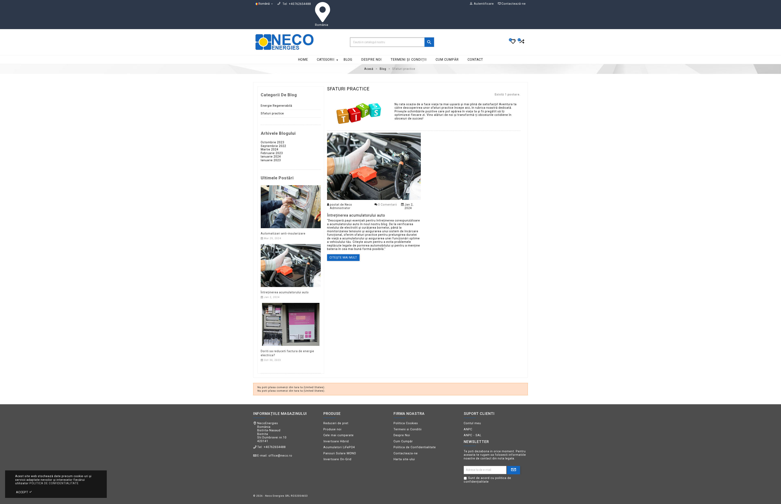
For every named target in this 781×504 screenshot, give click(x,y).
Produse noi (332, 429)
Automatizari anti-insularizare (283, 233)
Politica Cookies (406, 423)
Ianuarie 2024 (271, 156)
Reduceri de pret (335, 423)
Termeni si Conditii (408, 429)
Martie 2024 (269, 149)
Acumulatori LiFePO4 (339, 447)
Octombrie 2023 (272, 142)
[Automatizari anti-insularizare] (291, 206)
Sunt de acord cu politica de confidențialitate (487, 479)
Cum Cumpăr (447, 59)
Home (303, 59)
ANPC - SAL (472, 435)
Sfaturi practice (272, 113)
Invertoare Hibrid (336, 441)
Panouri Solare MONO (339, 453)
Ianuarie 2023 (271, 160)
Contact (475, 59)
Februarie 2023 (272, 153)
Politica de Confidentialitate (415, 447)
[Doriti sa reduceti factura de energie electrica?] (291, 324)
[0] (521, 43)
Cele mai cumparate (338, 435)
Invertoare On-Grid (337, 459)
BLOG (348, 59)
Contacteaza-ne (406, 453)
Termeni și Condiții (409, 59)
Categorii (326, 59)
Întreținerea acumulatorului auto (285, 292)
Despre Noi (371, 59)
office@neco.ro (280, 455)
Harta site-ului (404, 459)
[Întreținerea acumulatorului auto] (291, 265)
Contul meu (472, 423)
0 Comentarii (387, 204)
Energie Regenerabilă (276, 105)
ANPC (468, 429)
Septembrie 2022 (273, 146)
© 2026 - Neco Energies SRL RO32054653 (280, 495)
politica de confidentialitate (54, 483)
